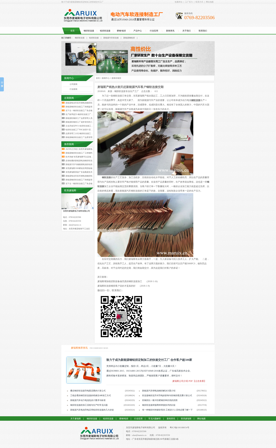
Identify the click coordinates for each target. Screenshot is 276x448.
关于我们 (186, 31)
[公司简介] (138, 75)
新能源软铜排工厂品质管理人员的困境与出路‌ (84, 118)
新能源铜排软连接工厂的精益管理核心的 (82, 180)
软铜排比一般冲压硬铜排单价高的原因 (159, 400)
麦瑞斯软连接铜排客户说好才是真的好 (116, 286)
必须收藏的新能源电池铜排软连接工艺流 (82, 160)
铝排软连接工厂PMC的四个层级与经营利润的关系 (86, 130)
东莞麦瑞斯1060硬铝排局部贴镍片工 (80, 168)
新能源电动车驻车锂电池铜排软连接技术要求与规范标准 (89, 103)
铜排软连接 (89, 31)
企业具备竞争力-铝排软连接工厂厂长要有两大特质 (86, 126)
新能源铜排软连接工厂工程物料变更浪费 (82, 153)
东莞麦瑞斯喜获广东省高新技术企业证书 (82, 172)
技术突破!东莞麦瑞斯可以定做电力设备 (82, 157)
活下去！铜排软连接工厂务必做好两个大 (82, 183)
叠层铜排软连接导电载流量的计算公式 (88, 390)
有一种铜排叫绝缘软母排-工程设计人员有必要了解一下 (167, 410)
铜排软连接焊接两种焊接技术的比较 (158, 405)
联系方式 (199, 2)
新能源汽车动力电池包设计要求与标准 (88, 400)
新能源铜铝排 (129, 38)
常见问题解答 (154, 418)
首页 (72, 31)
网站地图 (210, 2)
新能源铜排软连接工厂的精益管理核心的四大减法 (86, 107)
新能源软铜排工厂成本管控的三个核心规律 (83, 122)
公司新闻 (73, 84)
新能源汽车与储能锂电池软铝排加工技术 (82, 164)
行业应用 (154, 31)
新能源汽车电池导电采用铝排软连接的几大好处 (92, 410)
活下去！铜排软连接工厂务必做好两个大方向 (84, 110)
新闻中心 (106, 78)
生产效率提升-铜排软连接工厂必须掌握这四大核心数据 (88, 114)
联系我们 (203, 31)
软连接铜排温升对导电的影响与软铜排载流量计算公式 (167, 395)
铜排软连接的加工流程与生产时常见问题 (89, 405)
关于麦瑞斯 (75, 418)
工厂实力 (189, 2)
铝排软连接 (105, 31)
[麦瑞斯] (99, 434)
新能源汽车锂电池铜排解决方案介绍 (158, 390)
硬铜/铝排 (121, 31)
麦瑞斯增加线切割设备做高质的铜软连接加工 (119, 281)
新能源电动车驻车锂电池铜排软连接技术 (82, 176)
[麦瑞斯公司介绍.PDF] (83, 370)
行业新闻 (73, 89)
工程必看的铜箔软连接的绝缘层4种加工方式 (90, 395)
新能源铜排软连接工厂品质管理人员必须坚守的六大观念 (89, 137)
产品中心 (138, 31)
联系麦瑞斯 (186, 418)
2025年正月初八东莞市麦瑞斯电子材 (80, 149)
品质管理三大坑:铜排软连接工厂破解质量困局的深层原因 (89, 133)
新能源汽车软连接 (111, 38)
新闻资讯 (170, 31)
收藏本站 (178, 2)
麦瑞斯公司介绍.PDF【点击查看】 (189, 381)
